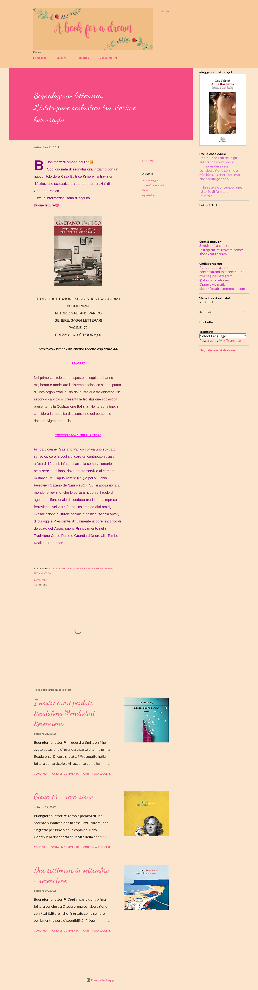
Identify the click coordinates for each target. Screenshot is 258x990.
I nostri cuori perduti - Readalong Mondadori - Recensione (67, 713)
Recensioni (83, 57)
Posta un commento (65, 773)
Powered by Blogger (103, 980)
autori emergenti (151, 180)
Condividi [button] (148, 160)
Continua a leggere (97, 773)
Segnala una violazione (217, 350)
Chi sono (62, 57)
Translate (233, 340)
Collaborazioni (108, 57)
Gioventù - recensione (63, 796)
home (145, 190)
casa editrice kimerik (153, 185)
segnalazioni (148, 195)
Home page (39, 57)
